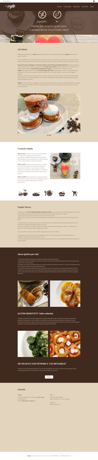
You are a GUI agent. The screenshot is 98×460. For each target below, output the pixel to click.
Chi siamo (59, 6)
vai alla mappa (40, 397)
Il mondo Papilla (67, 6)
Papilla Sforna (76, 6)
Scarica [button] (49, 377)
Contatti (92, 6)
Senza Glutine (85, 6)
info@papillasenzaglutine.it (28, 401)
